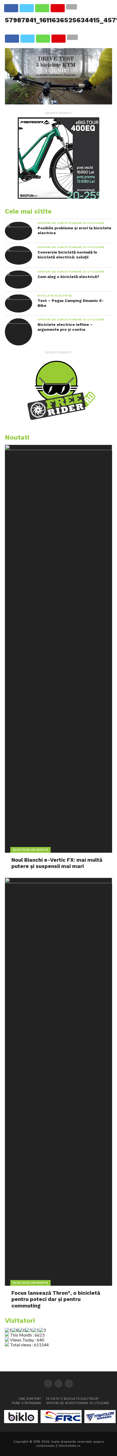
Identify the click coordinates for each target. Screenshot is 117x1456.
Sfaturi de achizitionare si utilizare (77, 1403)
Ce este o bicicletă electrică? (72, 1399)
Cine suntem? (29, 1399)
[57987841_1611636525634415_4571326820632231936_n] (58, 103)
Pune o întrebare (26, 1403)
